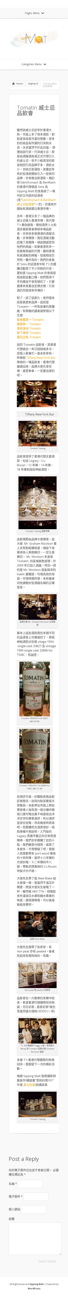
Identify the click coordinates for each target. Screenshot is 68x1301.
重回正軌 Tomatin (29, 337)
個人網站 (14, 1209)
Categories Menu (31, 64)
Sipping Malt (37, 1284)
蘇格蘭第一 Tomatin (30, 320)
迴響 (12, 1219)
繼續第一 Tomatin (29, 324)
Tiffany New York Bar (40, 358)
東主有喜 (29, 1085)
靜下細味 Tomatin (29, 333)
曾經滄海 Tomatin (29, 328)
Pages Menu (32, 13)
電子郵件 (16, 1197)
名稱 (13, 1184)
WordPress (34, 1288)
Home (19, 83)
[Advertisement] (38, 1143)
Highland (33, 83)
